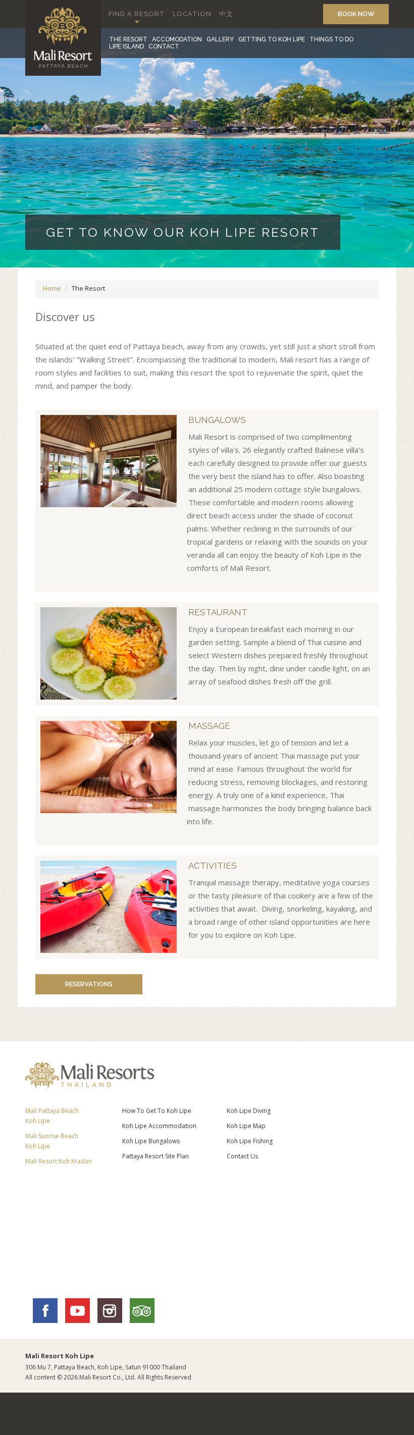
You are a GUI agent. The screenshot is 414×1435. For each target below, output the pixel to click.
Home (52, 288)
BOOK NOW (356, 14)
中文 (226, 14)
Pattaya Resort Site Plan (155, 1156)
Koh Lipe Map (246, 1126)
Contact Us (242, 1156)
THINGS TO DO (331, 39)
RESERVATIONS (89, 984)
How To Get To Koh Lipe (156, 1110)
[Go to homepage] (63, 73)
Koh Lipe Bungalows (151, 1141)
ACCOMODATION (177, 39)
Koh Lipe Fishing (250, 1141)
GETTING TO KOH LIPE (271, 39)
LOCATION (192, 14)
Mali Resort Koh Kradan (58, 1161)
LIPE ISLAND (126, 46)
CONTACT (163, 46)
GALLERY (220, 39)
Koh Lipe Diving (249, 1110)
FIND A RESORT (137, 14)
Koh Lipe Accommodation (159, 1126)
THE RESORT (128, 39)
